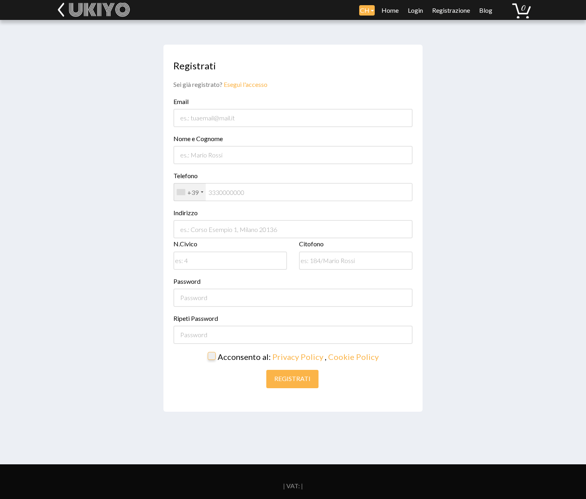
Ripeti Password (195, 318)
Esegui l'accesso (245, 84)
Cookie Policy (353, 356)
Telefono (185, 175)
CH (365, 10)
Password (187, 281)
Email (181, 101)
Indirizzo (185, 212)
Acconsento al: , (298, 356)
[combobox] (190, 192)
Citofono (311, 244)
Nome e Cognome (198, 138)
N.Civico (185, 244)
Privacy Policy (298, 356)
